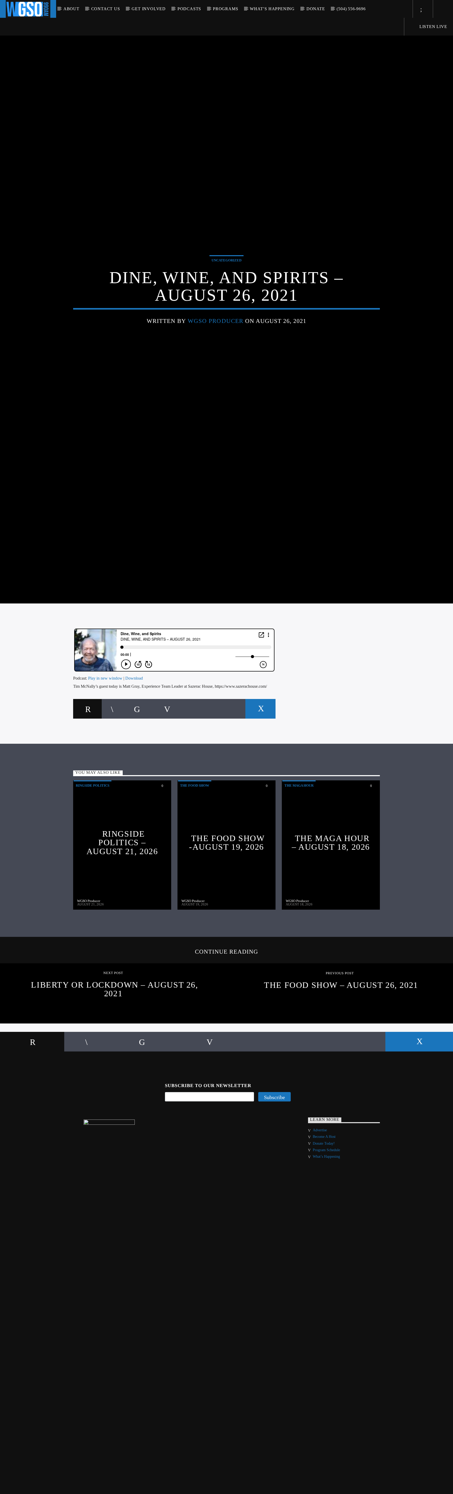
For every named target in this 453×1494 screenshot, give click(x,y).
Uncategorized (226, 277)
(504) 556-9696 (351, 9)
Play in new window (105, 714)
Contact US (105, 9)
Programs (225, 9)
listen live (432, 26)
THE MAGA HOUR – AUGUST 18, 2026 (331, 879)
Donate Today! (324, 1180)
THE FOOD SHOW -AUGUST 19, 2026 (227, 879)
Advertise (320, 1167)
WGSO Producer (216, 337)
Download (134, 714)
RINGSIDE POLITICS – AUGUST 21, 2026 (122, 878)
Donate (315, 9)
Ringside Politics (92, 822)
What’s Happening (272, 9)
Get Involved (149, 9)
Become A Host (324, 1173)
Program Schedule (326, 1186)
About (71, 9)
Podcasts (189, 9)
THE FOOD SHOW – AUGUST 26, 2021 (341, 1021)
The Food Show (194, 822)
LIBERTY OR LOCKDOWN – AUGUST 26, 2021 (114, 1025)
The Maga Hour (299, 822)
